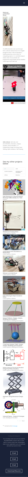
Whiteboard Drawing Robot (10, 232)
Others (6, 175)
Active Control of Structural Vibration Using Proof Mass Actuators (13, 368)
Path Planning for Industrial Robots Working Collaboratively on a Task (13, 197)
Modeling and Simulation (19, 172)
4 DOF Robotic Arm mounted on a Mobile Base (12, 252)
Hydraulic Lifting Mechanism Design (13, 396)
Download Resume (14, 471)
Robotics (18, 175)
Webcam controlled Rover (10, 273)
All (5, 168)
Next (23, 421)
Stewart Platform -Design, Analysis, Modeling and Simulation (13, 318)
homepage (14, 426)
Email (14, 453)
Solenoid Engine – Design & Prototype (13, 416)
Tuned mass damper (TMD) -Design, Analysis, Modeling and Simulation (13, 345)
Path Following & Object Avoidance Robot (12, 296)
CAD (17, 168)
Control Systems (8, 171)
